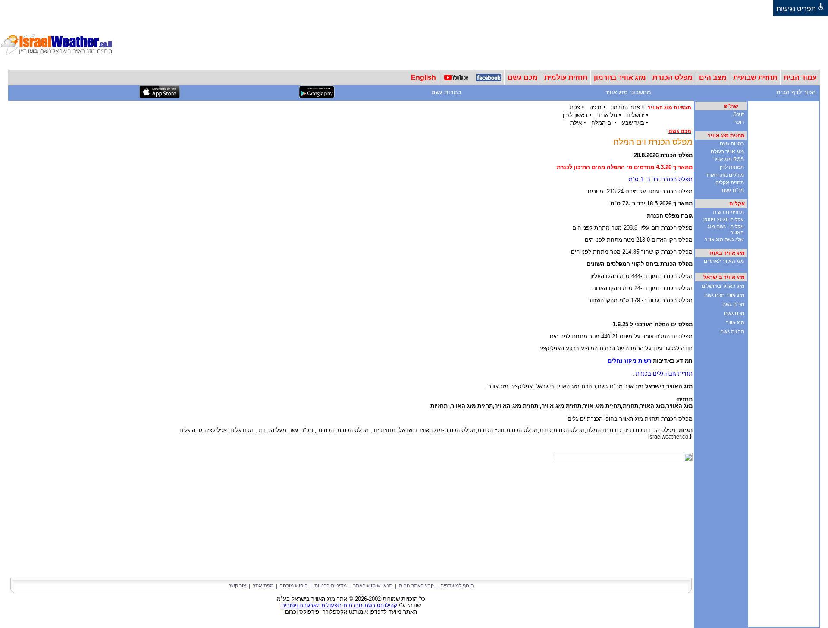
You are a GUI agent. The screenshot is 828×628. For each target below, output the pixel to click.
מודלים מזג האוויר (725, 175)
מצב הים (713, 77)
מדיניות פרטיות (330, 586)
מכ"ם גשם (733, 190)
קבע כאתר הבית (416, 586)
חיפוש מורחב (294, 586)
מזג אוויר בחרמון (620, 77)
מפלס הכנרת (672, 77)
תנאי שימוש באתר (372, 586)
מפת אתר (263, 586)
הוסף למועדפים (457, 586)
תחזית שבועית (755, 77)
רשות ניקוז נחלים (629, 360)
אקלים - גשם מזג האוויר (726, 230)
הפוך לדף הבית (796, 91)
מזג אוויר (735, 322)
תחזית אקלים (729, 183)
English (423, 77)
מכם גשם (523, 77)
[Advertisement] (671, 42)
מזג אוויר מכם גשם (724, 295)
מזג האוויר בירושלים (723, 286)
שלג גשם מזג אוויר (724, 240)
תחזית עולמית (565, 77)
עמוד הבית (800, 77)
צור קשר (237, 586)
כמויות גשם (446, 91)
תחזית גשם (732, 331)
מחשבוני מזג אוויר (628, 91)
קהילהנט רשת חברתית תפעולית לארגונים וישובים (339, 605)
